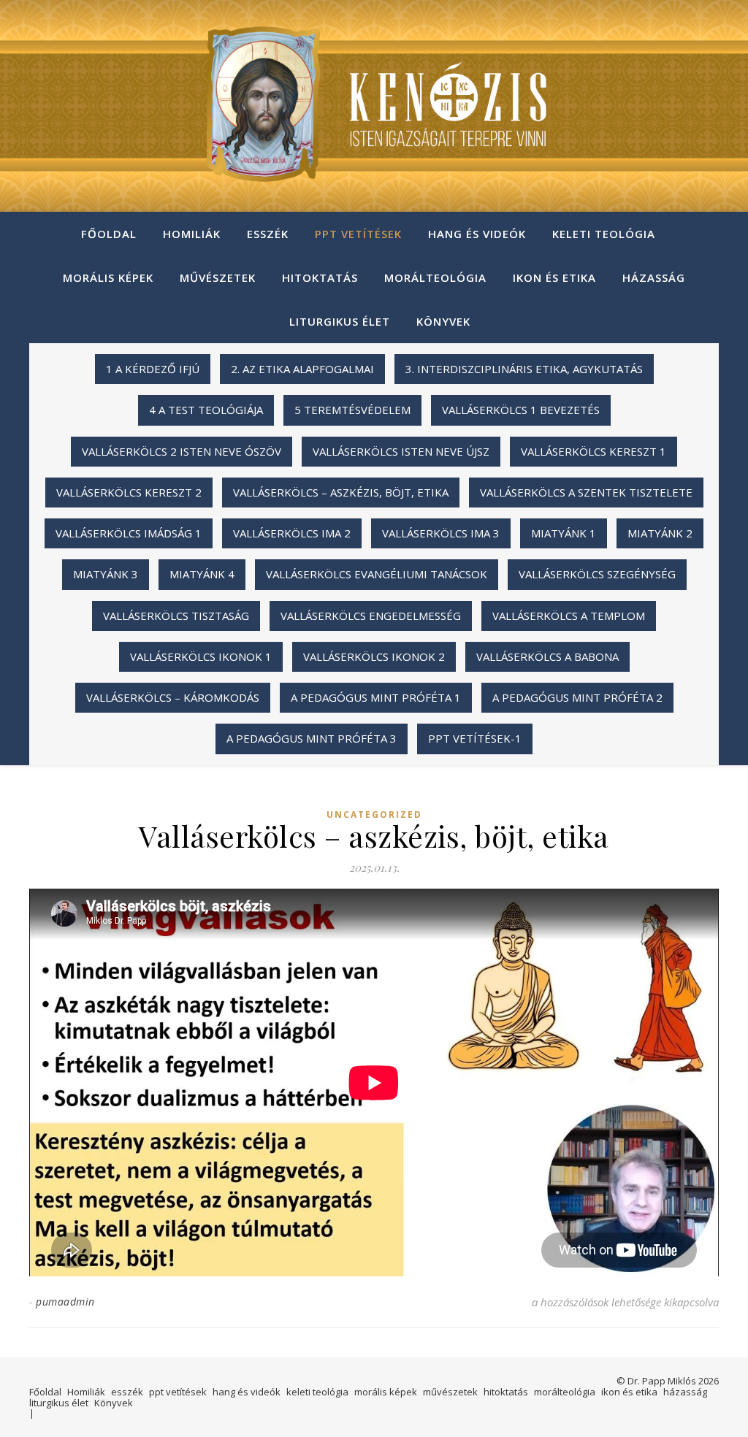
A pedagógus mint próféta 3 (311, 738)
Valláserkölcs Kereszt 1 (593, 451)
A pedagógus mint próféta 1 (376, 697)
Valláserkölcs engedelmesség (370, 615)
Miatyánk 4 (201, 574)
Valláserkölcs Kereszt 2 (129, 492)
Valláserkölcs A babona (547, 656)
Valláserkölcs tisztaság (176, 615)
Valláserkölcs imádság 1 (129, 533)
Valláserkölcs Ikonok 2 (374, 656)
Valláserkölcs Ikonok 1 (201, 656)
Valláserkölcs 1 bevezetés (521, 409)
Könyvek (443, 321)
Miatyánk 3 (105, 574)
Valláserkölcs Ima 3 (441, 533)
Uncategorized (374, 815)
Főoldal (109, 233)
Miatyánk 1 (563, 533)
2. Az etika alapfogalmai (302, 368)
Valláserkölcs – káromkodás (172, 697)
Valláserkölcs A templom (568, 615)
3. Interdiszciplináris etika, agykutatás (524, 368)
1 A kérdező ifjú (152, 368)
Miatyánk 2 (659, 533)
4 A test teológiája (206, 409)
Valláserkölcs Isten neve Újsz (401, 451)
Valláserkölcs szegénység (597, 574)
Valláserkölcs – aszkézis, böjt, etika (341, 492)
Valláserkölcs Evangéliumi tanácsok (376, 574)
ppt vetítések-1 (475, 738)
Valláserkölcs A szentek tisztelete (586, 492)
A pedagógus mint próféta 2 (577, 697)
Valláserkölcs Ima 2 (292, 533)
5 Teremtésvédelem (352, 409)
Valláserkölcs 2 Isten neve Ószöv (181, 451)
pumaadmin (65, 1301)
